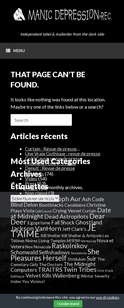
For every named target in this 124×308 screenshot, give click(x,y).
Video (31, 178)
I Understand (68, 303)
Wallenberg (66, 275)
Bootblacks (51, 205)
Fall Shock (63, 222)
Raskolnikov (70, 246)
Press (30, 183)
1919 (15, 199)
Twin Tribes (80, 269)
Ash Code (93, 199)
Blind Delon (24, 204)
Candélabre (74, 205)
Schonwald (24, 252)
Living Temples (52, 240)
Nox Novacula (38, 246)
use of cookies (107, 297)
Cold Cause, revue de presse (53, 158)
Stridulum (77, 259)
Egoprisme (38, 222)
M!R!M (73, 240)
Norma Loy (88, 241)
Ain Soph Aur (62, 199)
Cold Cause (43, 211)
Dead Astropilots (66, 216)
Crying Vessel (67, 210)
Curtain (89, 210)
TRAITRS (50, 269)
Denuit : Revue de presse (50, 168)
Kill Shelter (50, 235)
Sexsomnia (79, 253)
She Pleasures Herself (55, 254)
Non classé (36, 193)
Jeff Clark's (74, 229)
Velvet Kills (38, 275)
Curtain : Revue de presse (50, 148)
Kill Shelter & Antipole (81, 235)
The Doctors (51, 264)
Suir (91, 258)
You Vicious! (33, 281)
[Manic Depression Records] (62, 14)
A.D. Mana (32, 199)
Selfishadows (54, 252)
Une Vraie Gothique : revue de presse (62, 153)
